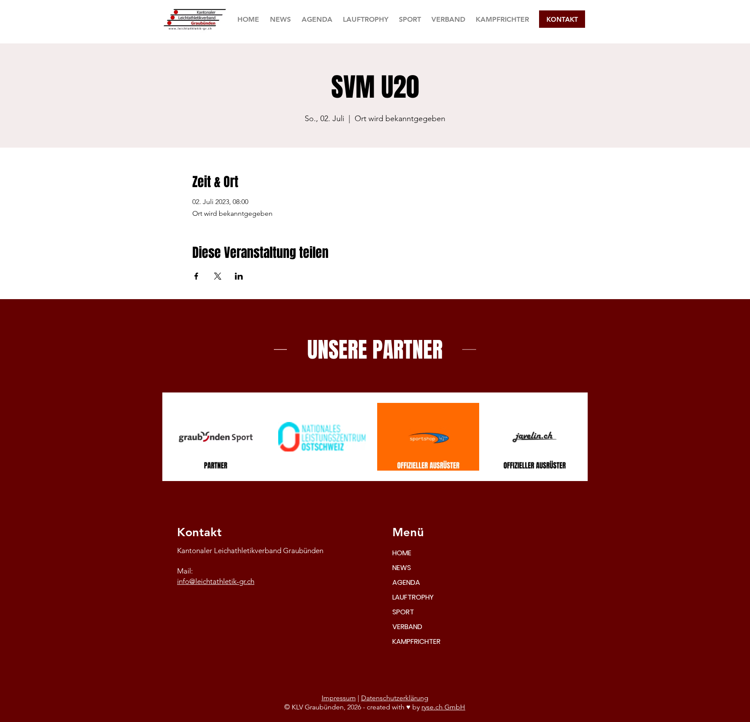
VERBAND (407, 627)
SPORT (403, 612)
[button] (410, 19)
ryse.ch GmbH (443, 707)
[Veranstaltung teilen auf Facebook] (196, 276)
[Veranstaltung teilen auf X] (218, 276)
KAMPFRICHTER (416, 641)
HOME (401, 553)
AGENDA (406, 582)
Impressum (339, 698)
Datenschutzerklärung (394, 698)
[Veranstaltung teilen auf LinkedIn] (239, 276)
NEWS (401, 568)
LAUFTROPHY (413, 597)
